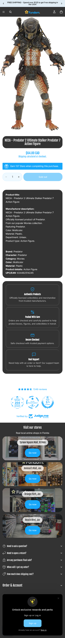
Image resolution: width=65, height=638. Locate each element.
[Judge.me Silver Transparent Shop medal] (20, 402)
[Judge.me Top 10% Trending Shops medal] (51, 402)
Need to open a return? (16, 553)
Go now (32, 452)
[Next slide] (61, 3)
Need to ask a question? (17, 546)
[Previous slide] (3, 3)
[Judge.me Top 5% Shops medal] (36, 402)
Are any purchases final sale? (19, 560)
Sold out (43, 177)
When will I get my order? (18, 567)
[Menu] (3, 12)
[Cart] (61, 11)
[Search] (10, 11)
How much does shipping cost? (20, 574)
